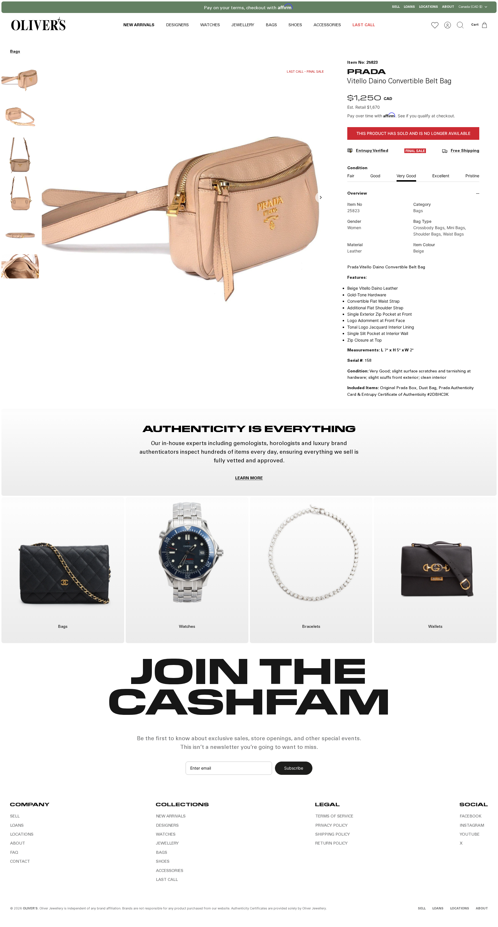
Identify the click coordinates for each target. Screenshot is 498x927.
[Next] (308, 7)
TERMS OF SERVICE (334, 817)
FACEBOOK (471, 817)
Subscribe (293, 768)
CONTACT (20, 862)
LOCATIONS (428, 7)
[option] (186, 204)
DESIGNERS (177, 25)
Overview (357, 194)
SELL (396, 7)
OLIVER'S (30, 908)
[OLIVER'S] (38, 24)
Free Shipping (465, 151)
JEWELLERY (242, 25)
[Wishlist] (435, 25)
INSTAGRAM (472, 826)
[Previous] (190, 7)
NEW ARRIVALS (138, 25)
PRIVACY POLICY (331, 826)
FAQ (14, 853)
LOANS (409, 7)
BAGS (271, 25)
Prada (366, 71)
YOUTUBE (470, 835)
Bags (15, 52)
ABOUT (448, 7)
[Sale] (415, 151)
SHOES (295, 25)
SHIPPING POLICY (332, 835)
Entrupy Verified (372, 151)
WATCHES (210, 25)
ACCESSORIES (327, 25)
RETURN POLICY (331, 844)
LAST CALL (363, 25)
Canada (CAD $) (470, 7)
